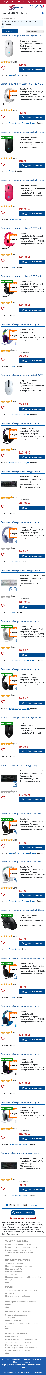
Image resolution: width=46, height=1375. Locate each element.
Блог (23, 1367)
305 (25, 1205)
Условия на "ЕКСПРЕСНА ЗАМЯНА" (20, 1253)
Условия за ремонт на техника (18, 1250)
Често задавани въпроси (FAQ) (18, 1342)
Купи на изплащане (13, 1272)
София (18, 75)
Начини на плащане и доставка (18, 1266)
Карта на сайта (34, 1365)
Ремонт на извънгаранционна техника (21, 1247)
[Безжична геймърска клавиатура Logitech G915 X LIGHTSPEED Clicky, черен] (9, 484)
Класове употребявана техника (18, 1350)
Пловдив (25, 123)
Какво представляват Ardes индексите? (21, 1348)
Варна (11, 75)
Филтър (9, 31)
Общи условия (11, 1337)
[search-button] (43, 13)
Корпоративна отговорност (13, 1365)
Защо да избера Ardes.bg (16, 1315)
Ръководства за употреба (16, 1345)
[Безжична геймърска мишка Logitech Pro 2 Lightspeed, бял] (9, 48)
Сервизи (26, 1359)
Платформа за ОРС (13, 1269)
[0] (42, 8)
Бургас (33, 123)
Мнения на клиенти (21, 1362)
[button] (37, 8)
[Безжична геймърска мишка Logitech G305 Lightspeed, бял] (9, 387)
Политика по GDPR (13, 1320)
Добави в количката (33, 69)
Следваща (35, 1205)
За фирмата (10, 1318)
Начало (5, 1359)
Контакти (37, 1359)
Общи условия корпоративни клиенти (21, 1339)
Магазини (16, 1359)
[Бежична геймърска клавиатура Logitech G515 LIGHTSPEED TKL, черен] (9, 778)
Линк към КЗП (11, 1274)
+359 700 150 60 (24, 1212)
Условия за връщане (14, 1263)
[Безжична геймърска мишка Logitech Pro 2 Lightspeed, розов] (9, 192)
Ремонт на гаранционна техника (18, 1244)
